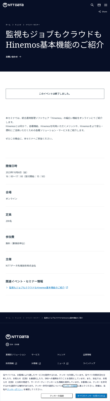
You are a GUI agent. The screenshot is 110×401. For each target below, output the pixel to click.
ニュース (61, 363)
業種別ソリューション (16, 354)
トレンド (18, 25)
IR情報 (35, 363)
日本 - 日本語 (14, 344)
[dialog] (55, 385)
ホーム (8, 25)
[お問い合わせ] (99, 5)
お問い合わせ (12, 57)
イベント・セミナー (33, 25)
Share (103, 11)
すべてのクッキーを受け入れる (91, 396)
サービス (36, 354)
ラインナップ (89, 363)
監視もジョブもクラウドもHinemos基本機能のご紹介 (37, 287)
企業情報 (87, 354)
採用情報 (10, 363)
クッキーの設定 (57, 396)
